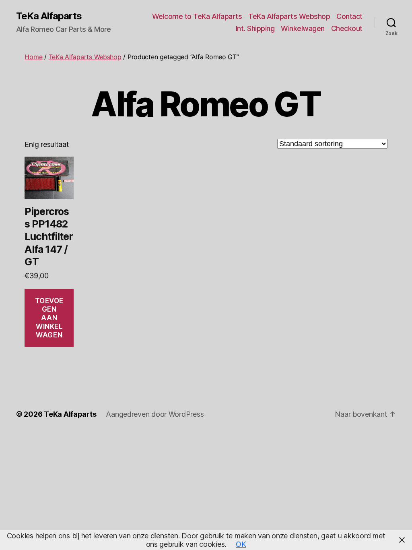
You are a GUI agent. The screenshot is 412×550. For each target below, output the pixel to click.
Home (33, 57)
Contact (349, 16)
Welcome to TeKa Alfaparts (197, 16)
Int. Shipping (255, 28)
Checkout (347, 28)
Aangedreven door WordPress (155, 414)
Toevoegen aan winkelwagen (49, 318)
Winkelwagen (303, 28)
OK (241, 544)
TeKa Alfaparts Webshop (289, 16)
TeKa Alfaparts (49, 16)
